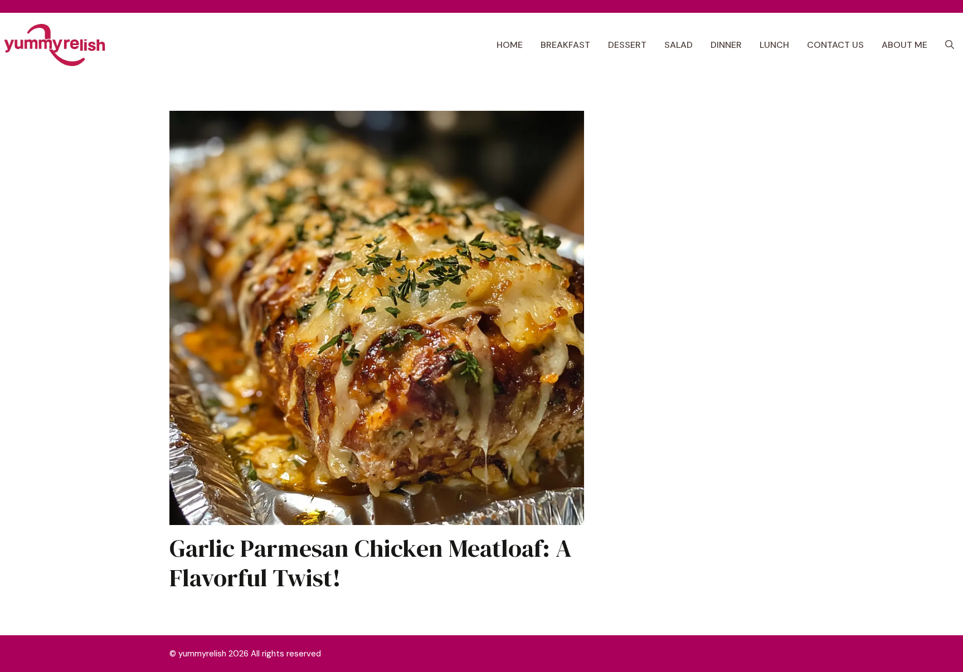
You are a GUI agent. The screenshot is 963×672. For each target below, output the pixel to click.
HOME (510, 45)
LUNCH (774, 45)
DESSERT (627, 45)
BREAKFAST (565, 45)
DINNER (726, 45)
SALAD (678, 45)
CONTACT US (835, 45)
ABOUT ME (904, 45)
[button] (949, 45)
